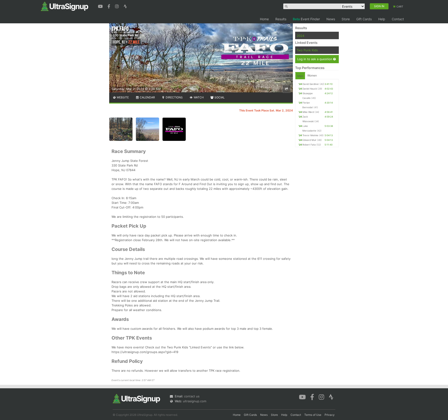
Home (264, 19)
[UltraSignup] (64, 6)
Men (300, 76)
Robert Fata (309, 144)
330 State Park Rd (125, 35)
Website (122, 97)
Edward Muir (309, 140)
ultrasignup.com (194, 401)
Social (219, 97)
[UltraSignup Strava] (125, 5)
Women (312, 75)
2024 (300, 36)
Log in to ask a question (315, 59)
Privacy (330, 415)
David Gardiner (310, 84)
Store (346, 19)
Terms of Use (312, 415)
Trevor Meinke (310, 135)
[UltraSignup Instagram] (117, 5)
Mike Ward (308, 112)
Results (280, 19)
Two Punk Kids (307, 50)
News (330, 19)
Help (381, 19)
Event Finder (306, 19)
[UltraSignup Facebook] (109, 5)
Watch (198, 97)
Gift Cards (364, 19)
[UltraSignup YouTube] (101, 5)
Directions (174, 97)
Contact (398, 19)
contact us (192, 396)
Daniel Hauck (309, 88)
